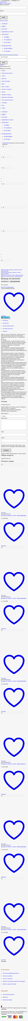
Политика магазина (8, 328)
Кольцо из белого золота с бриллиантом (13, 764)
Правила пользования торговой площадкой (14, 981)
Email (3, 437)
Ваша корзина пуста (5, 66)
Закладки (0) (3, 2)
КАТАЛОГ (4, 29)
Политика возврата (8, 976)
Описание (5, 320)
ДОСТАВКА (7, 42)
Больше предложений (8, 326)
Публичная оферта (7, 999)
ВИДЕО (4, 26)
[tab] (14, 320)
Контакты (5, 997)
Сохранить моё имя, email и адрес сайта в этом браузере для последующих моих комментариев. (13, 446)
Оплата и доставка (7, 978)
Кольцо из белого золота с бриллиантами (13, 515)
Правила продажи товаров (9, 984)
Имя (2, 431)
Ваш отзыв (4, 418)
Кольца (8, 143)
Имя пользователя (4, 4)
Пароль (2, 10)
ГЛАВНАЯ (4, 23)
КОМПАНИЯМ (8, 48)
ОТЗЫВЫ (6, 37)
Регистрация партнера (8, 994)
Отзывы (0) (6, 323)
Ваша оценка (5, 413)
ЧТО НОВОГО (8, 39)
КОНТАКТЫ (5, 34)
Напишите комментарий (7, 287)
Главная (4, 143)
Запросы (5, 331)
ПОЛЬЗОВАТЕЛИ (6, 45)
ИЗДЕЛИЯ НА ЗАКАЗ (7, 31)
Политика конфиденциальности (11, 973)
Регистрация (7, 51)
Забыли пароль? (4, 20)
